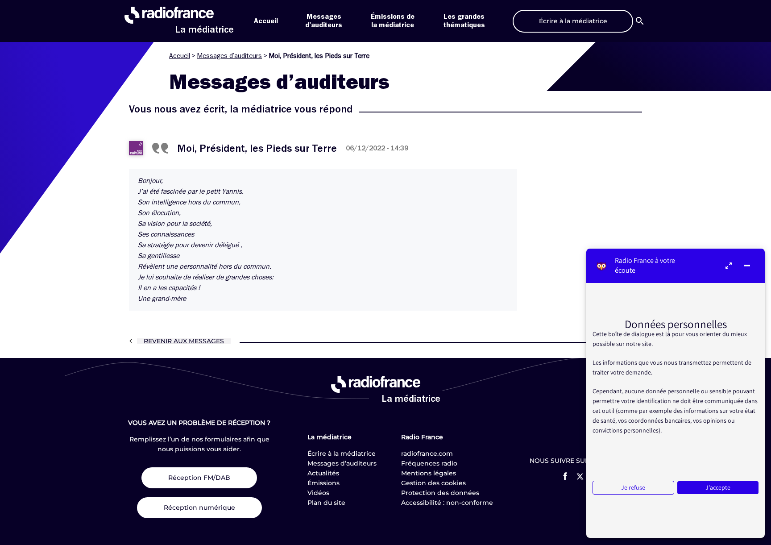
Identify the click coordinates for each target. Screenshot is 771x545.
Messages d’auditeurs (229, 55)
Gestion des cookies (433, 483)
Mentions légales (428, 473)
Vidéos (318, 493)
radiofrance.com (427, 453)
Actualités (323, 473)
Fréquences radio (429, 463)
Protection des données (440, 493)
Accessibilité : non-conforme (447, 503)
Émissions (323, 483)
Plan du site (326, 503)
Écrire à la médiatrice (341, 453)
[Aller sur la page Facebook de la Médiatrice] (565, 476)
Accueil (266, 21)
